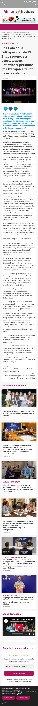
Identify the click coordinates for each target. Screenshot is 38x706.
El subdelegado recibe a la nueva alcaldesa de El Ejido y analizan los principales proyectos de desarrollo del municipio (19, 470)
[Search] (35, 5)
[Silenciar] (30, 634)
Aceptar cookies (8, 698)
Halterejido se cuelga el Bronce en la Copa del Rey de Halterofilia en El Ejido (20, 375)
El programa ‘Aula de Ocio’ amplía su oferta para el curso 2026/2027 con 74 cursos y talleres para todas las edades (19, 584)
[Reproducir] (5, 634)
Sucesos (23, 557)
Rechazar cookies (23, 698)
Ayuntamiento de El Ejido (10, 43)
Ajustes (6, 702)
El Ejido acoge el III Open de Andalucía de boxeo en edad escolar (18, 368)
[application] (19, 626)
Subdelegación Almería (11, 482)
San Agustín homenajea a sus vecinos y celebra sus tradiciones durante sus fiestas (19, 398)
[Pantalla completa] (33, 634)
